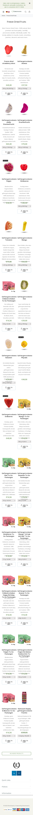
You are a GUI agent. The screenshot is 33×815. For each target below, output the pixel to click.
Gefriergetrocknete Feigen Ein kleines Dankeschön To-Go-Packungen (24, 653)
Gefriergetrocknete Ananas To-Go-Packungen (24, 593)
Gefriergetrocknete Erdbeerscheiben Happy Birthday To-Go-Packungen (9, 594)
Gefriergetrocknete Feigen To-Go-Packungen (9, 652)
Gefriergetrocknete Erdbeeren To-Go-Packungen (9, 711)
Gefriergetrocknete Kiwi (24, 298)
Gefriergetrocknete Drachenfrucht (24, 121)
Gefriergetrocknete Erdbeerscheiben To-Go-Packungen (9, 299)
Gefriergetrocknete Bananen (9, 357)
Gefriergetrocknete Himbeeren (24, 180)
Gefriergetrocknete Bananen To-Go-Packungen (24, 475)
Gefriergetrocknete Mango (24, 239)
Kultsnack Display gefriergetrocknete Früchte (24, 711)
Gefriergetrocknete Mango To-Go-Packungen (24, 416)
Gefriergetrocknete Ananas (24, 62)
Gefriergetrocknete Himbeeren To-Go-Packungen (9, 534)
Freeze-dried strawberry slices (8, 62)
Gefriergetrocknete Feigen (9, 180)
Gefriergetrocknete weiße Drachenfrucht (9, 122)
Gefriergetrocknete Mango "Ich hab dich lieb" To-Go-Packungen (24, 535)
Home (3, 15)
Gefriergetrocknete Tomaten (9, 239)
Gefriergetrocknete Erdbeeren (9, 415)
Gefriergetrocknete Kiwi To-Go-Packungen (9, 475)
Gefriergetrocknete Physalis (24, 357)
